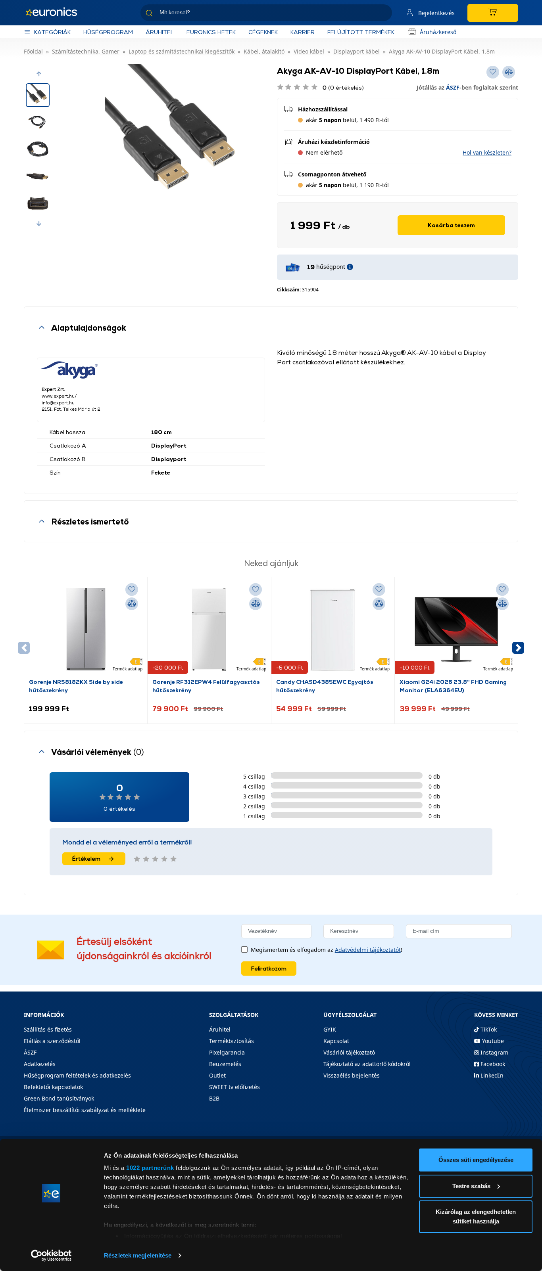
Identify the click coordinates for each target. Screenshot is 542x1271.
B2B (214, 1098)
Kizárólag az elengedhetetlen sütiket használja (476, 1216)
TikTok (488, 1029)
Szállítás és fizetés (48, 1029)
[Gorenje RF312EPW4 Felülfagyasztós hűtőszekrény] (209, 629)
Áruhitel (160, 32)
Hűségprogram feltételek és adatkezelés (77, 1075)
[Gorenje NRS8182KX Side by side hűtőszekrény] (85, 629)
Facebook (492, 1064)
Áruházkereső (438, 32)
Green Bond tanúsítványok (59, 1098)
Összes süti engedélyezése (475, 1159)
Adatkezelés (40, 1064)
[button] (39, 74)
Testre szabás (471, 1186)
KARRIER (302, 32)
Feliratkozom (268, 968)
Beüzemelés (225, 1064)
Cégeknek (263, 32)
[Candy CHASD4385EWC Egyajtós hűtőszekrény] (332, 629)
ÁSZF (452, 87)
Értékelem (86, 858)
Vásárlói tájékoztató (349, 1052)
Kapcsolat (336, 1041)
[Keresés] (383, 14)
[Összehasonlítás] (131, 603)
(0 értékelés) (343, 87)
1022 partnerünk (150, 1167)
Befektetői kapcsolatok (53, 1087)
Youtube (492, 1041)
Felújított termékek (360, 32)
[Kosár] (492, 13)
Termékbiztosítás (231, 1041)
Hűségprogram (108, 32)
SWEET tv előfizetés (234, 1087)
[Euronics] (55, 12)
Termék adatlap (127, 669)
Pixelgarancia (227, 1052)
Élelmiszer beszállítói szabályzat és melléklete (85, 1110)
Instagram (493, 1052)
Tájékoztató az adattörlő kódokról (367, 1064)
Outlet (217, 1075)
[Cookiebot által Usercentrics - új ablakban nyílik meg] (51, 1255)
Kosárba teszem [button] (451, 225)
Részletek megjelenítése (137, 1255)
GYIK (329, 1029)
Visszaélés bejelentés (351, 1075)
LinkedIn (491, 1075)
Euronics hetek (211, 32)
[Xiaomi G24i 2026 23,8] (456, 629)
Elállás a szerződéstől (52, 1041)
